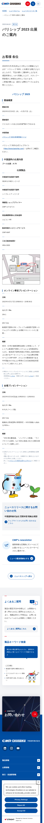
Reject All (21, 805)
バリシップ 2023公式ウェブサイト (20, 461)
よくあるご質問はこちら (16, 629)
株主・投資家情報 (9, 775)
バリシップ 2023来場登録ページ (14, 137)
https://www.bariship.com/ (14, 149)
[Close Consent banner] (38, 782)
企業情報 (5, 767)
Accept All (21, 811)
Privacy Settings (21, 800)
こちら (13, 376)
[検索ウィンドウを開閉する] (33, 3)
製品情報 (5, 760)
